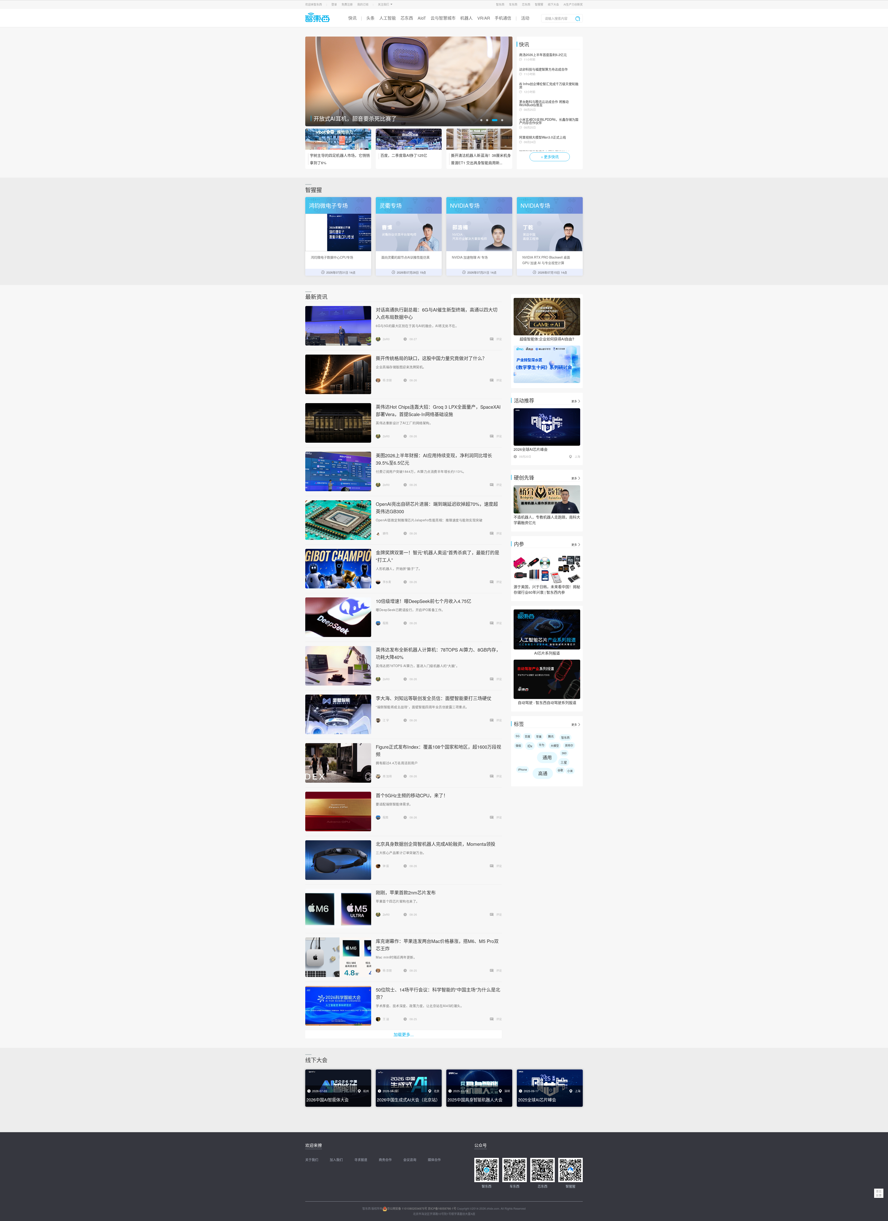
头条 (370, 18)
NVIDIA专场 (465, 205)
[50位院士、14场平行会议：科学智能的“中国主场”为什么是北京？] (338, 1006)
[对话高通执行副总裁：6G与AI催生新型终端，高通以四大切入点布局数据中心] (338, 326)
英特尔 (569, 745)
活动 (525, 18)
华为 (541, 745)
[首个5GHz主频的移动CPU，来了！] (338, 811)
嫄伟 (385, 533)
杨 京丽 (387, 380)
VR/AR (483, 18)
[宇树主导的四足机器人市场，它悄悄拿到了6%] (338, 142)
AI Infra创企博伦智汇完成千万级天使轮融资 (548, 85)
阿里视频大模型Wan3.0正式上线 (542, 137)
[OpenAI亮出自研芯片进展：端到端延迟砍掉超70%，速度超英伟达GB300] (338, 520)
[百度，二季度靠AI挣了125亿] (409, 142)
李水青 (387, 582)
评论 (499, 339)
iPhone (522, 769)
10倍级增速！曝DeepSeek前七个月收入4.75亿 (423, 601)
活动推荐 (524, 400)
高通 (542, 773)
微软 (518, 746)
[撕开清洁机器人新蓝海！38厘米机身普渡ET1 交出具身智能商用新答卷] (479, 142)
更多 (574, 401)
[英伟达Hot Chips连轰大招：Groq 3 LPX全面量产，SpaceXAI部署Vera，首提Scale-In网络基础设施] (338, 423)
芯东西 (526, 4)
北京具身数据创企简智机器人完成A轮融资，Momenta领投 (435, 844)
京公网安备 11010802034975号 (407, 1208)
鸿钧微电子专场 (328, 205)
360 (564, 753)
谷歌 (560, 770)
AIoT (422, 18)
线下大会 (553, 4)
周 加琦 (387, 776)
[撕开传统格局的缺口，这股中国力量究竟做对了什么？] (338, 374)
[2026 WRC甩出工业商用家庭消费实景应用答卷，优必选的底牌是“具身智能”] (408, 81)
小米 (570, 771)
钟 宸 (386, 866)
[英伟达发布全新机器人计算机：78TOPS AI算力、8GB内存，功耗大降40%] (338, 666)
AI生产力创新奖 (573, 4)
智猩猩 (539, 4)
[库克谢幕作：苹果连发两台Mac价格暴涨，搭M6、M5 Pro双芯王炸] (338, 957)
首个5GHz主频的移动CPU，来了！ (412, 795)
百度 (527, 736)
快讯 (352, 18)
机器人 (466, 18)
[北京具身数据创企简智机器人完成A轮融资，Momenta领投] (338, 860)
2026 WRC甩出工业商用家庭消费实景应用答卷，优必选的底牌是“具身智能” (394, 115)
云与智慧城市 (443, 18)
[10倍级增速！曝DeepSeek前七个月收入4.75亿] (338, 617)
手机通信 (503, 18)
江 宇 (386, 720)
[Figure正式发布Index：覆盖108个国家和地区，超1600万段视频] (338, 763)
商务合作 (385, 1159)
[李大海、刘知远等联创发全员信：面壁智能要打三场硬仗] (338, 714)
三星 (564, 762)
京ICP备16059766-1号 (442, 1208)
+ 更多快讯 (550, 156)
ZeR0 (386, 339)
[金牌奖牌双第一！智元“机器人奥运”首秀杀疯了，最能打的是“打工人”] (338, 568)
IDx (529, 746)
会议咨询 (409, 1159)
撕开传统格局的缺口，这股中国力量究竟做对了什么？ (431, 358)
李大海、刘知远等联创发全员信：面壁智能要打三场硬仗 (433, 698)
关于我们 (311, 1159)
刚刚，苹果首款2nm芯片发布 (406, 892)
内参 (519, 543)
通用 (547, 757)
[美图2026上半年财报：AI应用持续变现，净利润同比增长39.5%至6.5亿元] (338, 471)
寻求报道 (360, 1159)
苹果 (539, 737)
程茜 (385, 623)
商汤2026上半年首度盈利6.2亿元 (543, 54)
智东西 (500, 4)
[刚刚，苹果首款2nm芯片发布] (338, 908)
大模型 (555, 746)
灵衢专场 (390, 205)
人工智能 (387, 18)
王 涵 (386, 1019)
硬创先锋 (524, 477)
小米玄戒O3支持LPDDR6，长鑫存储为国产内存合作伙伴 (548, 121)
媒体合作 (434, 1159)
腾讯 (551, 736)
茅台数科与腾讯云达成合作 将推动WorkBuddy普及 (544, 103)
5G (517, 736)
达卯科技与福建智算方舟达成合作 (543, 69)
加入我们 (336, 1159)
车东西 (513, 4)
